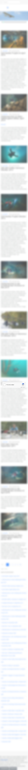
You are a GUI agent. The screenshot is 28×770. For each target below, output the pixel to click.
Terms (24, 387)
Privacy (22, 387)
